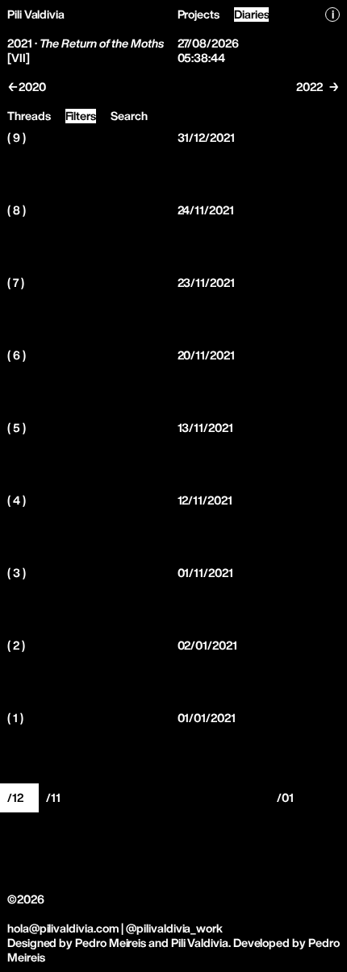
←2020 (26, 87)
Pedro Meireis (110, 943)
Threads (29, 116)
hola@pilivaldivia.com (63, 928)
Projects (198, 14)
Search (129, 116)
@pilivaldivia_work (174, 928)
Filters (81, 116)
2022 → (318, 87)
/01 (285, 797)
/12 (15, 797)
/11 (53, 797)
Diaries (252, 14)
